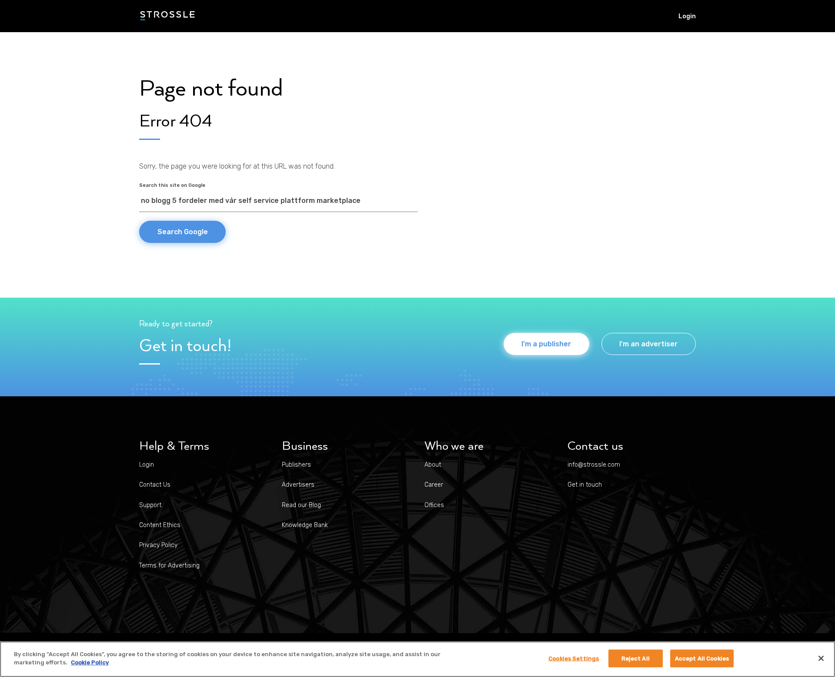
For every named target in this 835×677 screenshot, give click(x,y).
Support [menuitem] (150, 505)
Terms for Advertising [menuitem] (169, 565)
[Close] (821, 658)
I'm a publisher (546, 344)
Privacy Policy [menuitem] (158, 545)
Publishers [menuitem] (296, 464)
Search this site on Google (172, 185)
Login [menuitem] (687, 16)
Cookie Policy (90, 662)
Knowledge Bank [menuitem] (305, 525)
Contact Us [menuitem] (154, 484)
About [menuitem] (432, 464)
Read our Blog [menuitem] (301, 505)
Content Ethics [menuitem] (159, 525)
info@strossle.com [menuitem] (594, 464)
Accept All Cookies (702, 658)
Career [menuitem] (433, 484)
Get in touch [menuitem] (585, 484)
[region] (417, 659)
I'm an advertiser (648, 344)
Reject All (635, 658)
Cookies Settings (573, 658)
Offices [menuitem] (434, 505)
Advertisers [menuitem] (298, 484)
